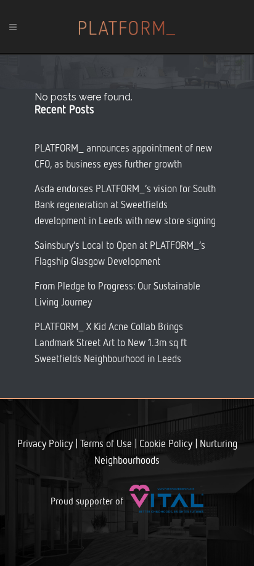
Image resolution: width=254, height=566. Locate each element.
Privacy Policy (45, 445)
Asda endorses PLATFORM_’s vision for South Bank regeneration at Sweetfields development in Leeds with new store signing (125, 206)
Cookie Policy (165, 445)
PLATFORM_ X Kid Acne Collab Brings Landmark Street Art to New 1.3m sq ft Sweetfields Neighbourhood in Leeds (111, 344)
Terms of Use (106, 445)
